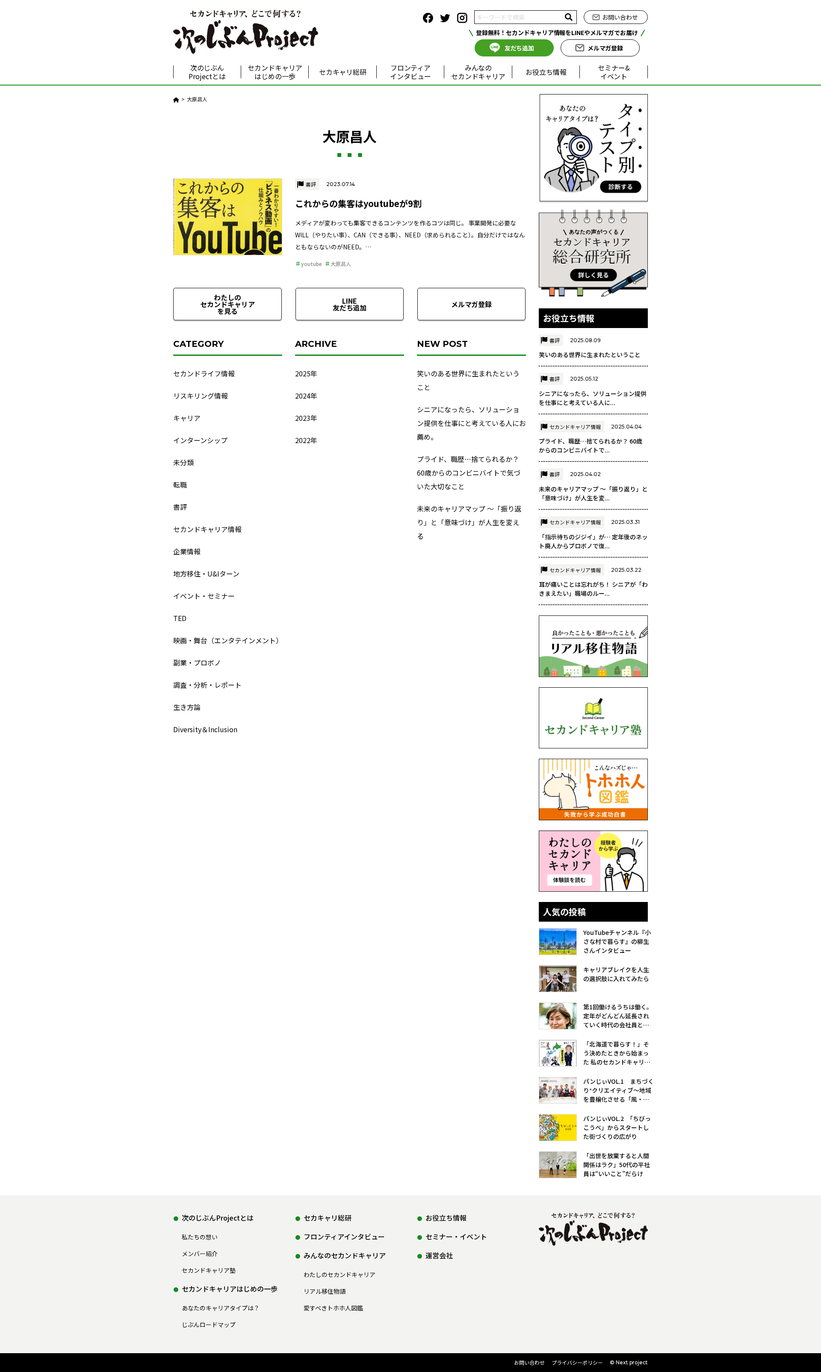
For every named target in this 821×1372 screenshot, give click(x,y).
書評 (311, 184)
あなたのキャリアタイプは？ (221, 1308)
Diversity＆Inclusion (205, 729)
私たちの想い (200, 1237)
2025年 (306, 373)
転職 (180, 484)
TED (179, 618)
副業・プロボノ (197, 662)
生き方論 (187, 707)
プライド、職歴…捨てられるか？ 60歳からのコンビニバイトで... (590, 445)
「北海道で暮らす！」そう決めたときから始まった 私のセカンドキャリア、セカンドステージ (616, 1053)
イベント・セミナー (204, 596)
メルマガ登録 (605, 48)
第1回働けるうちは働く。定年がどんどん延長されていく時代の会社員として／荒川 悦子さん (618, 1015)
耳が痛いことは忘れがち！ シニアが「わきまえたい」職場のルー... (593, 588)
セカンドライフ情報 (204, 373)
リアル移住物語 (325, 1291)
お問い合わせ (620, 17)
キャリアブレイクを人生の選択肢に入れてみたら (616, 974)
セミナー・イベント (456, 1236)
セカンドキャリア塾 (209, 1270)
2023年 (306, 418)
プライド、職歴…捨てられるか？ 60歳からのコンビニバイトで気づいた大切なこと (468, 472)
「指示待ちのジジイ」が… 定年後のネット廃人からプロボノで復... (593, 541)
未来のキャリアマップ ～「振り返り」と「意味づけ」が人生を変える (469, 522)
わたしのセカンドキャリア (339, 1274)
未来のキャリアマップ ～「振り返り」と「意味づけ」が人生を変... (593, 493)
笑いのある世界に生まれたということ (468, 380)
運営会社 (439, 1255)
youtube (311, 263)
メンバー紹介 (200, 1253)
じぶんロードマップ (209, 1324)
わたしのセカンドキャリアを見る (227, 304)
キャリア (187, 418)
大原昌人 (341, 263)
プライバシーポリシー (577, 1362)
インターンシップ (200, 440)
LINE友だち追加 (350, 304)
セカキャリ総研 (343, 72)
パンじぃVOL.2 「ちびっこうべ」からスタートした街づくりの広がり (617, 1127)
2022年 (306, 440)
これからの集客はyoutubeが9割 (358, 203)
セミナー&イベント (614, 71)
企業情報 (187, 551)
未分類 (183, 462)
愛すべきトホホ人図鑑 (333, 1308)
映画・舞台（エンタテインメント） (227, 640)
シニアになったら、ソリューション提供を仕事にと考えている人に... (593, 398)
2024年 (306, 395)
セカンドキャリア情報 (207, 529)
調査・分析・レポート (207, 685)
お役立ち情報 (546, 72)
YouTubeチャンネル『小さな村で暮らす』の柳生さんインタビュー (617, 941)
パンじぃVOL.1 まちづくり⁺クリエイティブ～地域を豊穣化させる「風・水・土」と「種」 (618, 1090)
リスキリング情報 (200, 395)
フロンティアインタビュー (410, 71)
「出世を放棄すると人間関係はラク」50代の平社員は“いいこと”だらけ (616, 1164)
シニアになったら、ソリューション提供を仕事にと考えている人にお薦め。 (471, 423)
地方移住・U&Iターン (206, 573)
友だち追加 (520, 48)
